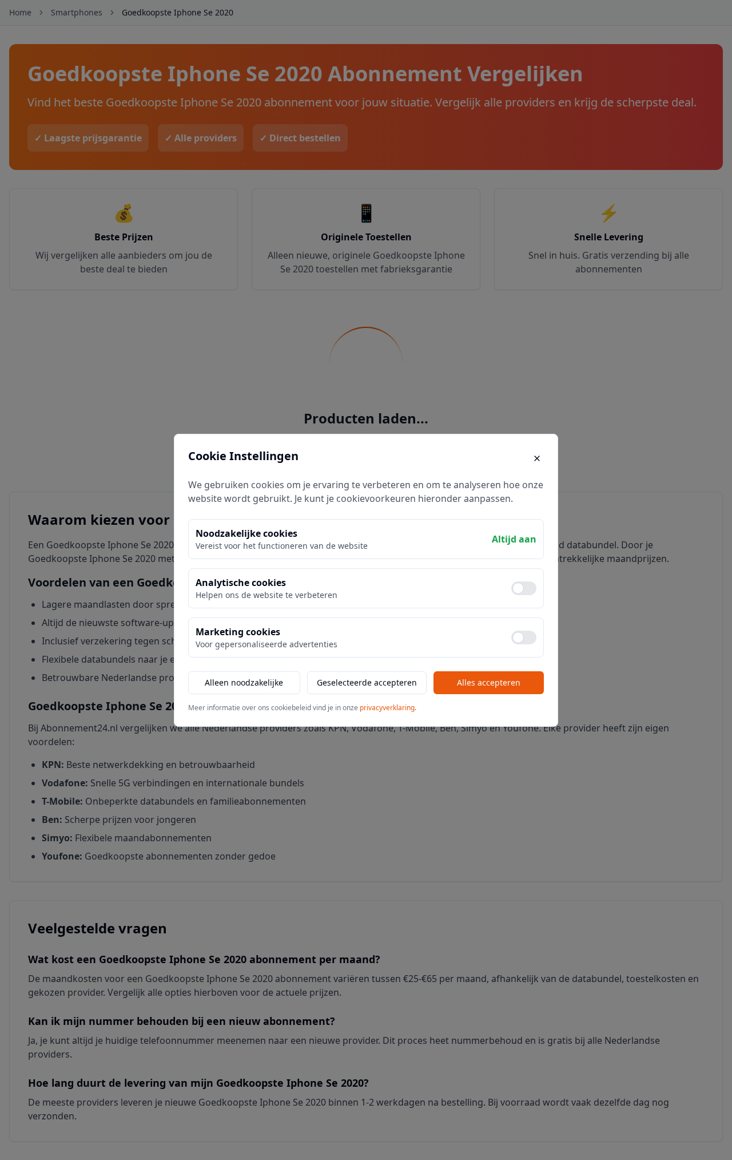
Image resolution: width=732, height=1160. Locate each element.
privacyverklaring (387, 707)
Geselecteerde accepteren (367, 682)
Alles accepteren (488, 682)
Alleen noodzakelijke (244, 682)
